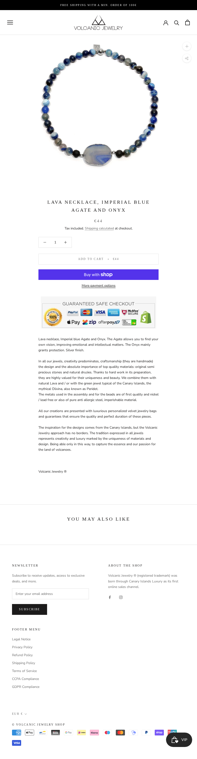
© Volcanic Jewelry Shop (38, 724)
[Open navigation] (10, 22)
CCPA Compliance (25, 679)
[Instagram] (121, 597)
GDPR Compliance (25, 687)
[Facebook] (109, 597)
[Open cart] (187, 22)
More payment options (99, 285)
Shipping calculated (99, 228)
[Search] (176, 22)
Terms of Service (24, 671)
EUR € (17, 714)
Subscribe (29, 609)
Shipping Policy (23, 663)
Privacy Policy (22, 647)
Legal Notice (21, 639)
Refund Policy (22, 655)
